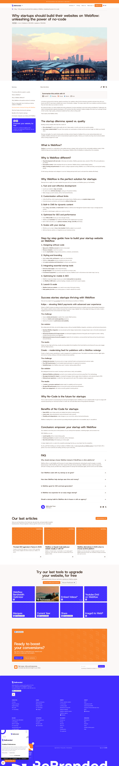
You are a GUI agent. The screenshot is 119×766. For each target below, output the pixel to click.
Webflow (43, 148)
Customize (15, 758)
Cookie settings (69, 747)
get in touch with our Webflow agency (84, 445)
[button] (18, 5)
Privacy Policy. (99, 668)
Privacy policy (63, 747)
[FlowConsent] (17, 755)
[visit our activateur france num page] (13, 694)
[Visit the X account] (106, 507)
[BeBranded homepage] (17, 682)
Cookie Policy (12, 752)
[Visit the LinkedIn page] (103, 507)
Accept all (24, 758)
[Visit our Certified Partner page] (19, 632)
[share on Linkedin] (104, 87)
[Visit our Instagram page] (105, 747)
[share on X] (106, 87)
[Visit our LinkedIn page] (102, 747)
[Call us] (100, 747)
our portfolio (57, 301)
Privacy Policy (5, 752)
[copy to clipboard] (101, 87)
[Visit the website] (101, 507)
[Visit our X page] (103, 747)
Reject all (6, 758)
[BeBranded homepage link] (12, 9)
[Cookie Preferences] (3, 763)
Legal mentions (57, 747)
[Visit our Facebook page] (106, 747)
